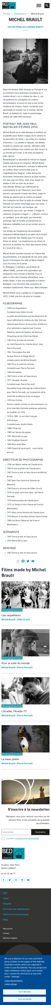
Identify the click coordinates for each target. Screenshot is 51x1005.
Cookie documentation (13, 980)
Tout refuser (24, 992)
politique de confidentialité (27, 838)
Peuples (7, 903)
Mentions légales (10, 938)
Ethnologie (6, 610)
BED (5, 893)
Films (6, 898)
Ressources (8, 928)
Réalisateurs (20, 13)
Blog (5, 919)
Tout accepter (24, 999)
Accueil (6, 13)
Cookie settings (10, 984)
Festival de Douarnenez (16, 914)
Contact (6, 933)
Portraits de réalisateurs (16, 909)
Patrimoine (17, 610)
